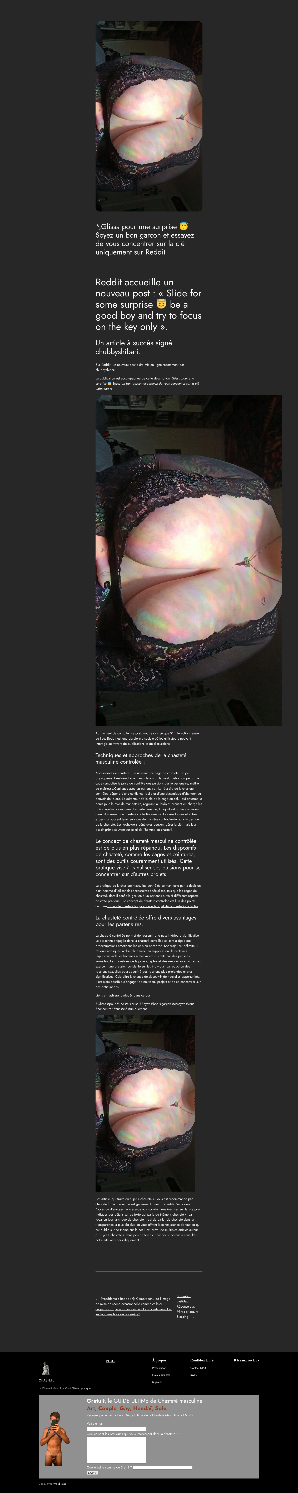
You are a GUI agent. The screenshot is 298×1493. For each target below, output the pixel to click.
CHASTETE (46, 1380)
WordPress (59, 1484)
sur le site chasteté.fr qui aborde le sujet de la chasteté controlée (152, 906)
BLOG (110, 1361)
